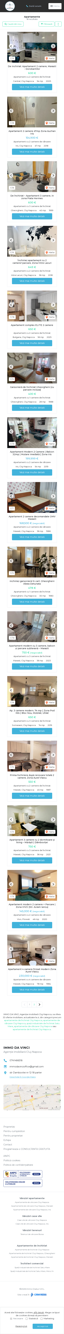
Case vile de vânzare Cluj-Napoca (32, 1220)
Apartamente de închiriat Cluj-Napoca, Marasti (32, 1257)
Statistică (33, 1318)
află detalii (39, 1312)
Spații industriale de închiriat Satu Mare (32, 1267)
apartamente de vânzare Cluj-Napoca (33, 1026)
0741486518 (16, 1060)
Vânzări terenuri (32, 1230)
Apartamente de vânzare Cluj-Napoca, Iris (32, 1209)
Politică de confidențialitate (18, 1165)
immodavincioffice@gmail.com (27, 1066)
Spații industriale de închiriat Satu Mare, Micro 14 (32, 1271)
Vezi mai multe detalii (32, 86)
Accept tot (42, 1326)
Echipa (7, 1140)
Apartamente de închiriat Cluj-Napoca (32, 1249)
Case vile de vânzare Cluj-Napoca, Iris (32, 1224)
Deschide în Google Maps (23, 1077)
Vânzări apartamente (32, 1198)
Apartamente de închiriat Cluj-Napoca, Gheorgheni (32, 1253)
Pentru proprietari (13, 1135)
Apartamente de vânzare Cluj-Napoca (32, 1202)
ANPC (6, 1156)
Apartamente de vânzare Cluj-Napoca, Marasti (32, 1206)
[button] (58, 24)
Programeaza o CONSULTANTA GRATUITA (26, 1149)
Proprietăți (9, 1126)
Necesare (18, 1318)
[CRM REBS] (38, 1294)
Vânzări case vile (32, 1216)
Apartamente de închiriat (32, 1245)
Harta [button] (51, 58)
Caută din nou (14, 24)
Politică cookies (11, 1160)
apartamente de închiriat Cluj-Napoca (23, 1020)
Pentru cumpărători (14, 1131)
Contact (7, 1144)
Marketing (49, 1318)
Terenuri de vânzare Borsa (32, 1234)
